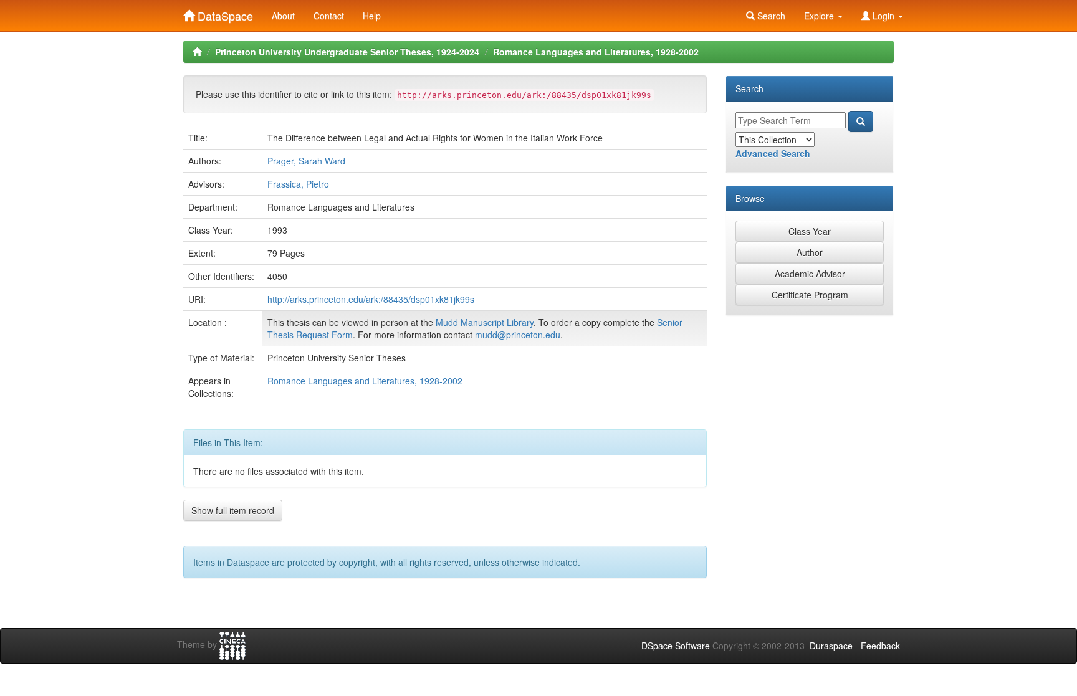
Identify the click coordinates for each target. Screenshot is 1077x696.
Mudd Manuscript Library (485, 322)
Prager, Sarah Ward (306, 161)
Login (883, 15)
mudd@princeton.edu (517, 334)
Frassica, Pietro (298, 184)
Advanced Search (772, 153)
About (283, 15)
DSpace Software (675, 645)
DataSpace (223, 13)
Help (372, 15)
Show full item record (232, 510)
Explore (820, 15)
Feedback (880, 645)
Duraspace (831, 645)
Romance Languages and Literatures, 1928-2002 (596, 51)
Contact (329, 15)
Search (770, 15)
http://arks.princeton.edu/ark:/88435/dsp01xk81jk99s (370, 299)
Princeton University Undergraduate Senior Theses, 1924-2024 (347, 51)
